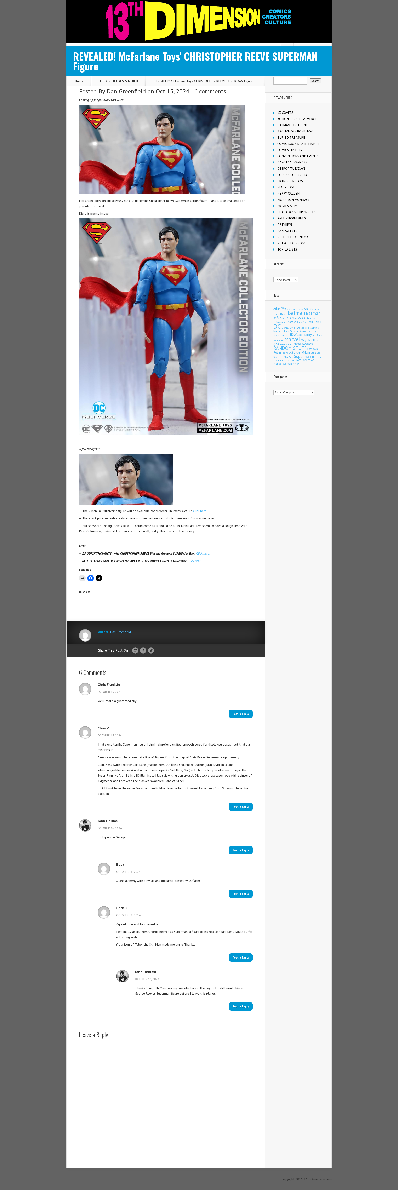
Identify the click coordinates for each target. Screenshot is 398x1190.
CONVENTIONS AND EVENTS (298, 156)
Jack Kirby (304, 334)
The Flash (317, 356)
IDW (293, 334)
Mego (304, 340)
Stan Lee (315, 352)
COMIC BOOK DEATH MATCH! (298, 144)
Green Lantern (281, 335)
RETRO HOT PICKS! (291, 243)
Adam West (280, 309)
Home (79, 81)
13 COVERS (285, 112)
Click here (199, 511)
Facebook (143, 650)
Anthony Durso (296, 308)
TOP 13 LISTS (287, 249)
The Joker (278, 360)
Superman (302, 356)
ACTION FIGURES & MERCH (118, 81)
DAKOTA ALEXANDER (292, 162)
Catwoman (279, 321)
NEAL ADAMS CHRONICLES (296, 212)
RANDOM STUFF (289, 231)
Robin (277, 352)
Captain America (306, 318)
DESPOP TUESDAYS (291, 168)
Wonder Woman (282, 364)
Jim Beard (317, 335)
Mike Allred (286, 344)
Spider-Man (300, 352)
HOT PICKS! (285, 187)
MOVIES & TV (287, 206)
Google (135, 650)
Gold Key (311, 331)
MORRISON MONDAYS (293, 199)
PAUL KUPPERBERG (291, 218)
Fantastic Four (281, 331)
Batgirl (283, 313)
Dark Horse (314, 322)
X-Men (296, 363)
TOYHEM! (289, 360)
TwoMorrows (304, 360)
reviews (312, 348)
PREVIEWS (284, 224)
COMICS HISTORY (289, 150)
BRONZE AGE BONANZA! (295, 131)
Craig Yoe (302, 321)
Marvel (292, 339)
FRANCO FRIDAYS (290, 181)
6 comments (210, 91)
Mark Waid (278, 340)
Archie (308, 308)
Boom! (283, 318)
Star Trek (278, 356)
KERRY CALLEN (288, 193)
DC (277, 326)
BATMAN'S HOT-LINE (292, 125)
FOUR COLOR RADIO (292, 175)
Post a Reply (241, 714)
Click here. (203, 553)
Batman (296, 313)
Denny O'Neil (289, 327)
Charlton (291, 321)
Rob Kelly (286, 352)
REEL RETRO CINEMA (292, 237)
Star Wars (288, 357)
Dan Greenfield (126, 91)
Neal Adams (303, 343)
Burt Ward (291, 318)
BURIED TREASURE (291, 137)
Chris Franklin (109, 684)
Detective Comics (308, 327)
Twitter (151, 650)
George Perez (298, 331)
